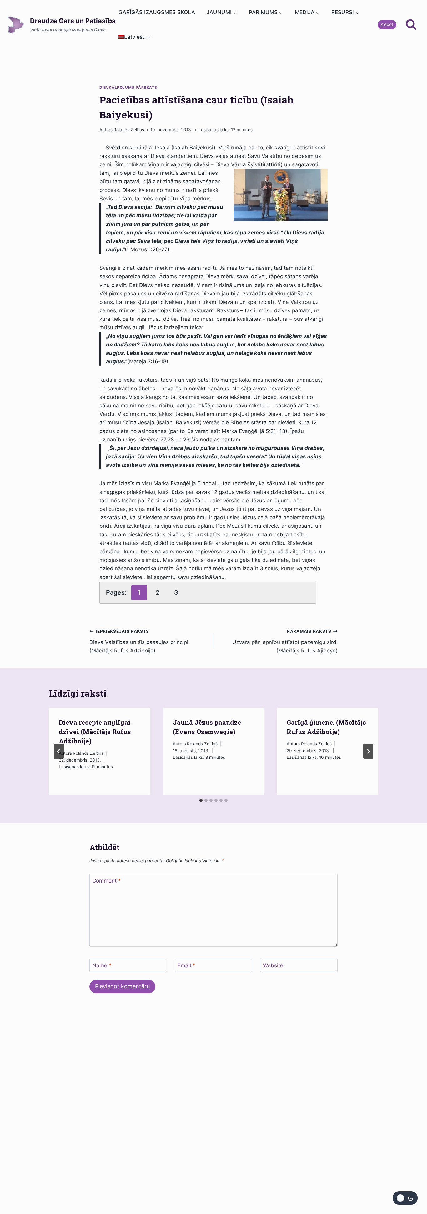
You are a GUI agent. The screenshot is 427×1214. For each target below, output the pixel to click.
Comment (106, 881)
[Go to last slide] (59, 751)
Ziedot (386, 24)
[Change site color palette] (405, 1198)
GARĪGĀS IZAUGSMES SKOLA (156, 12)
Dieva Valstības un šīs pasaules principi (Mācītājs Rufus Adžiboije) (138, 641)
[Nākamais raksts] (368, 751)
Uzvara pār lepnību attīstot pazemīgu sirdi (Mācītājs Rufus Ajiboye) (285, 641)
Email (186, 965)
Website (273, 965)
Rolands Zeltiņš (128, 129)
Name (102, 965)
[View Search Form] (411, 24)
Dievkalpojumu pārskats (128, 87)
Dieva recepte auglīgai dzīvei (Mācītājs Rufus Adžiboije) (95, 731)
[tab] (201, 800)
